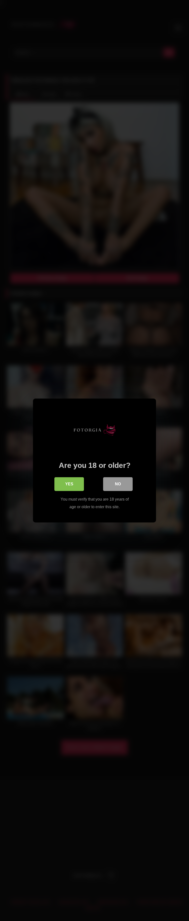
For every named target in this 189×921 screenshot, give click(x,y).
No (118, 484)
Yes (69, 484)
